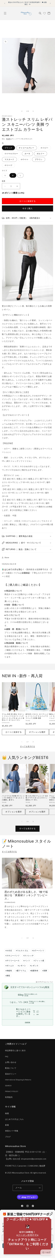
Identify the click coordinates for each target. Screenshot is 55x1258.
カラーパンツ (38, 950)
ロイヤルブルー (12, 154)
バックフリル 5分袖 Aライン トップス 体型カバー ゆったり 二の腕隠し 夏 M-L (13, 798)
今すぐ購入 (27, 208)
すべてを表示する (27, 746)
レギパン (22, 965)
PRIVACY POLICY (11, 1091)
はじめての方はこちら (14, 1119)
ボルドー (40, 153)
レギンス (34, 965)
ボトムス (10, 965)
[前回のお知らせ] (5, 3)
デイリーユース (13, 960)
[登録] (39, 1188)
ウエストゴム (22, 950)
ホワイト (25, 160)
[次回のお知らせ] (50, 3)
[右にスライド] (33, 111)
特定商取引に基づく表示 (15, 1050)
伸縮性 (9, 970)
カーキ (27, 153)
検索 (7, 1113)
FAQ (6, 1056)
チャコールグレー (26, 148)
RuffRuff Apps (42, 982)
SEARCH (8, 1085)
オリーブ (9, 166)
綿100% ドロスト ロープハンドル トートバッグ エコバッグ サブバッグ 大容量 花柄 (37, 716)
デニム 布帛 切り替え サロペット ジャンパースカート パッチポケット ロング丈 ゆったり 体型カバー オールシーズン (13, 717)
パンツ (26, 960)
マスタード (9, 159)
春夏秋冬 (34, 970)
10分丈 (9, 950)
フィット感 (39, 960)
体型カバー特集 (11, 1131)
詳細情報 (27, 1022)
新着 (7, 1125)
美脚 (44, 970)
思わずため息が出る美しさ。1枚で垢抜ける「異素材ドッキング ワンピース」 (26, 895)
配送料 (8, 139)
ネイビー (45, 148)
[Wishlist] (44, 13)
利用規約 (9, 1097)
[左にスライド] (22, 111)
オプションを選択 (37, 732)
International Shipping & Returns (18, 1079)
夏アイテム (21, 970)
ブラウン (38, 159)
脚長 (8, 975)
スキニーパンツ (13, 955)
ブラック (8, 148)
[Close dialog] (52, 1213)
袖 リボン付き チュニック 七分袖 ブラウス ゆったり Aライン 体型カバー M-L (37, 798)
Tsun (51, 982)
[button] (5, 13)
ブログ (8, 1137)
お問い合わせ (10, 1062)
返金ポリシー (10, 1074)
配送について (10, 1068)
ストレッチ (28, 955)
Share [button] (6, 557)
